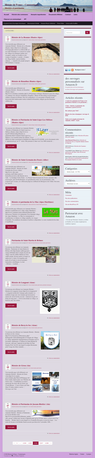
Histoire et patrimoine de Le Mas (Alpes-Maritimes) (33, 202)
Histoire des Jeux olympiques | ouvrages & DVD (77, 115)
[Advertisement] (77, 51)
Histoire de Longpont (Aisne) (23, 282)
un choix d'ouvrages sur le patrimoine (74, 89)
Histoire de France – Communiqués (22, 4)
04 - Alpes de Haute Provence (33, 242)
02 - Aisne (29, 285)
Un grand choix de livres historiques (74, 87)
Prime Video (60, 23)
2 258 (46, 443)
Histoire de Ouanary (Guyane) (75, 146)
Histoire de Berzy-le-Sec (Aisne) (24, 325)
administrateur (16, 39)
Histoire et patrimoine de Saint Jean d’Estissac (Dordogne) (77, 152)
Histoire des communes (20, 14)
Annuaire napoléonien (38, 14)
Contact (68, 14)
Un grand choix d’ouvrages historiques (14, 23)
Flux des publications (71, 198)
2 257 (41, 443)
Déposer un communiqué (12, 19)
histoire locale (38, 39)
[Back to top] (91, 454)
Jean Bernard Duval (71, 140)
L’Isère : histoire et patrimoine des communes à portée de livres (75, 106)
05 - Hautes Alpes (30, 39)
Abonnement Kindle (33, 23)
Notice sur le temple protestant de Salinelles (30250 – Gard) (74, 119)
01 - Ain (28, 368)
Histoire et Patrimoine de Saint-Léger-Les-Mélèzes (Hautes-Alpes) (32, 121)
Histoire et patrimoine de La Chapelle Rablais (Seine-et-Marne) (77, 141)
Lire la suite (11, 68)
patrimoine (43, 39)
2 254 (24, 443)
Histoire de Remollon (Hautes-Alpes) (26, 81)
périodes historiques (47, 285)
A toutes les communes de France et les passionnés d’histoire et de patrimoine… (76, 101)
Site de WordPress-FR (71, 204)
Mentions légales (73, 454)
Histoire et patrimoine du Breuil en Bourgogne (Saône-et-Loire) (76, 158)
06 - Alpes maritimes (31, 204)
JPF (25, 19)
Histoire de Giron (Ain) (21, 365)
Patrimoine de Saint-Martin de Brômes (27, 240)
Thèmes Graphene (19, 456)
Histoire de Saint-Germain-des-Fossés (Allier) (30, 159)
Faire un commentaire (54, 74)
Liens (75, 14)
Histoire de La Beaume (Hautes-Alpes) (27, 37)
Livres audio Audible (71, 23)
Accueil (6, 14)
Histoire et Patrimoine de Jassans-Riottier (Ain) (31, 404)
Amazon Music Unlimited (48, 23)
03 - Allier (29, 162)
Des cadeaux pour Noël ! (72, 111)
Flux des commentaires (72, 201)
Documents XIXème (55, 14)
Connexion (68, 195)
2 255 (30, 443)
